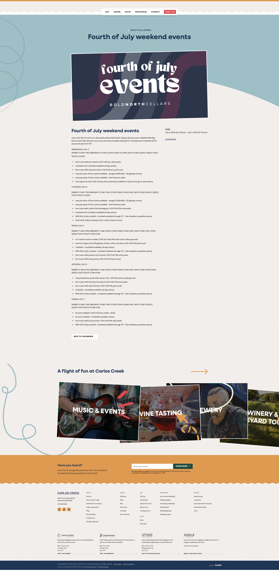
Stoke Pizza (144, 500)
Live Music (197, 500)
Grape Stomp (198, 496)
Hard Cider (123, 507)
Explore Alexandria (92, 507)
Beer (121, 503)
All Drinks (123, 496)
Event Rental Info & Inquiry (203, 503)
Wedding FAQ (164, 507)
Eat (107, 12)
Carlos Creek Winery (174, 5)
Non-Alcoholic (124, 514)
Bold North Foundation (94, 503)
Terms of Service (103, 567)
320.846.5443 (62, 504)
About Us (218, 5)
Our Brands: (157, 4)
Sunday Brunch (145, 511)
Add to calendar (83, 337)
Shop (128, 12)
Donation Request (92, 521)
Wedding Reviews (166, 511)
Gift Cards (143, 524)
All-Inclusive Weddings (167, 496)
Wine (121, 500)
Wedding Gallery (165, 500)
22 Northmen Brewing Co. (197, 5)
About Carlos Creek (92, 500)
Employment (90, 518)
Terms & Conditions (128, 564)
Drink (117, 12)
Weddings (141, 12)
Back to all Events (141, 30)
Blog (87, 511)
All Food (142, 496)
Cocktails (123, 511)
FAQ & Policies (91, 514)
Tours (196, 511)
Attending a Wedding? (167, 503)
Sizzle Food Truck (145, 503)
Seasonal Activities (200, 507)
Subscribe (181, 466)
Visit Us (170, 12)
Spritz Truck (144, 507)
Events (155, 12)
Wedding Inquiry (165, 514)
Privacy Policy (160, 471)
